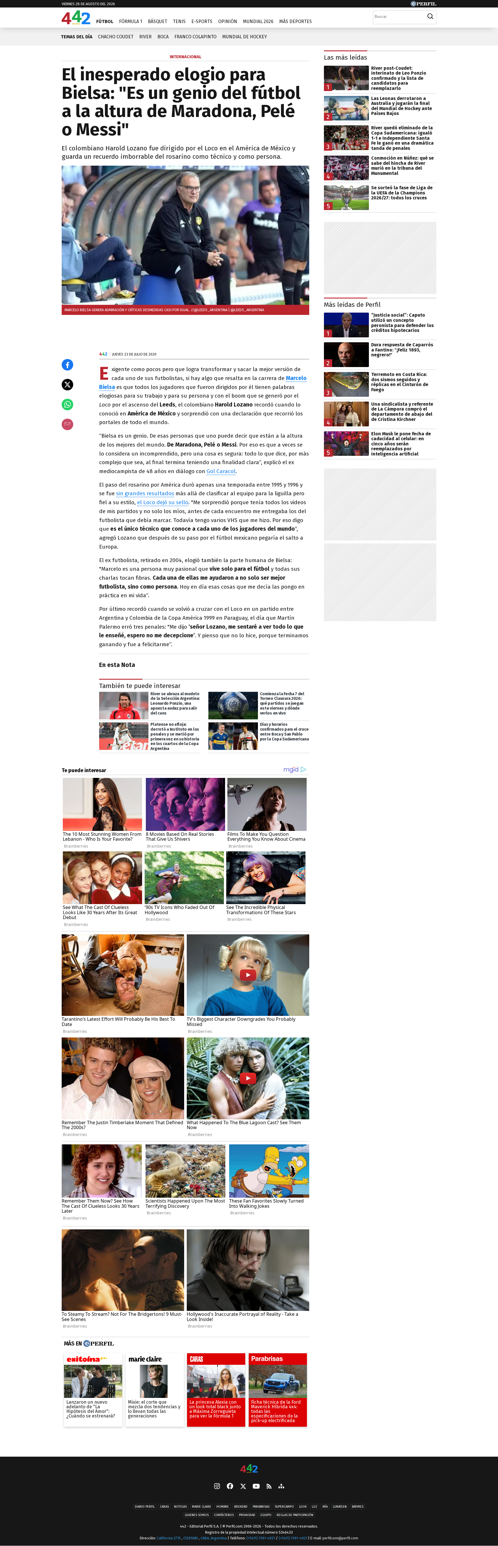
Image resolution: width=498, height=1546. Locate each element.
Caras (164, 1507)
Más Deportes (295, 21)
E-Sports (201, 21)
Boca (163, 36)
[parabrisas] (278, 1360)
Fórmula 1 (130, 21)
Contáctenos (224, 1515)
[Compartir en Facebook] (67, 365)
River (145, 36)
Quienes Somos (197, 1515)
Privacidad (247, 1515)
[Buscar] (430, 16)
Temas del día (76, 36)
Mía (325, 1507)
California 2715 (169, 1538)
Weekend (241, 1507)
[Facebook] (230, 1486)
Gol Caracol (221, 471)
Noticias (180, 1507)
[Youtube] (256, 1487)
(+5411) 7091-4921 (260, 1538)
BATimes (357, 1507)
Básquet (157, 21)
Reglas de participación (295, 1515)
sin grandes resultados (145, 493)
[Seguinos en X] (243, 1486)
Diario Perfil (145, 1507)
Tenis (179, 21)
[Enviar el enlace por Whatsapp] (67, 404)
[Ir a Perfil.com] (423, 5)
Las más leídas (345, 57)
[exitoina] (93, 1360)
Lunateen (340, 1507)
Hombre (222, 1507)
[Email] (67, 424)
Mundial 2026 (258, 21)
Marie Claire (201, 1507)
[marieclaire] (155, 1360)
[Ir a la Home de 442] (76, 22)
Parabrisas (261, 1507)
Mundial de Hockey (244, 36)
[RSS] (269, 1487)
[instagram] (217, 1486)
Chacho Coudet (115, 36)
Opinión (227, 21)
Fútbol (104, 21)
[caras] (216, 1360)
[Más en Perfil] (98, 1343)
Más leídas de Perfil (352, 305)
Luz (314, 1507)
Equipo (266, 1515)
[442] (249, 1469)
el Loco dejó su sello (162, 502)
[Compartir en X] (67, 384)
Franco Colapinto (195, 36)
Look (303, 1507)
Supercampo (284, 1507)
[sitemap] (281, 1487)
